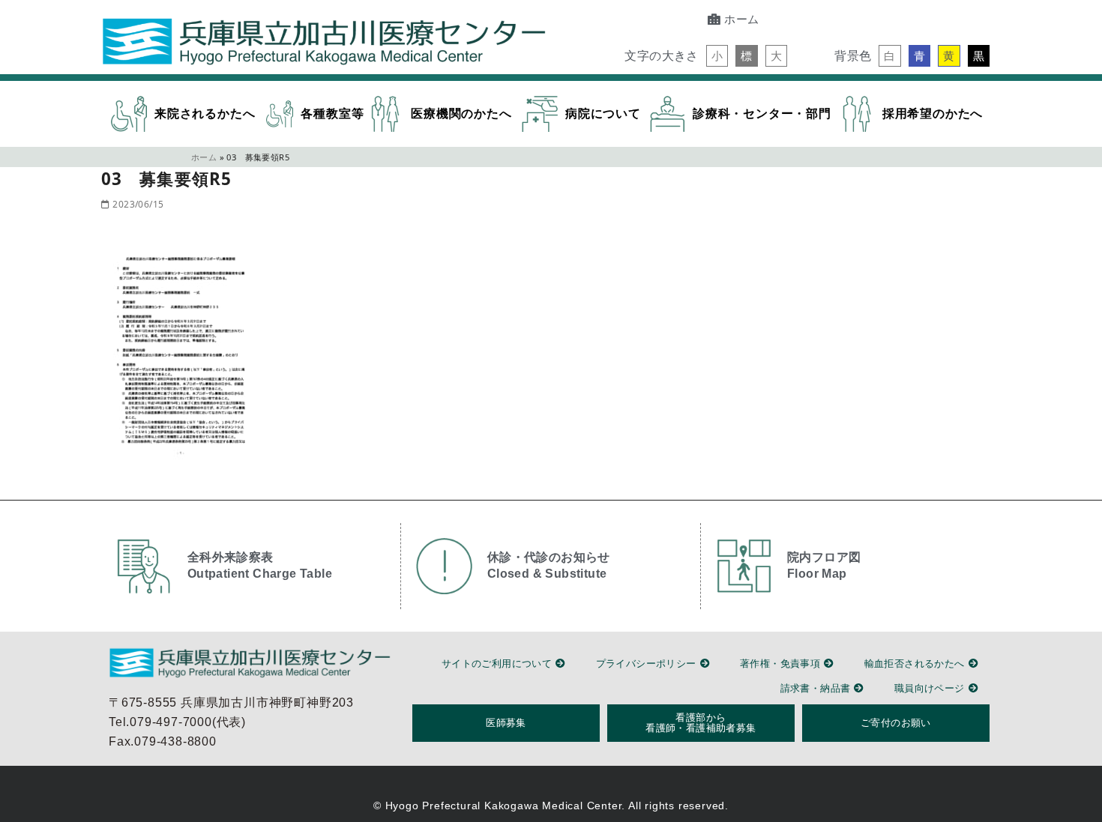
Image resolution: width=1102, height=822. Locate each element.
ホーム (204, 157)
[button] (717, 56)
